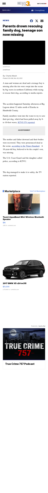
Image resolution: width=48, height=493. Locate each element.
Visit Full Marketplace (37, 191)
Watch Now (41, 3)
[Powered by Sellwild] (41, 326)
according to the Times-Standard (25, 145)
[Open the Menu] (4, 3)
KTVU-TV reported (26, 122)
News (6, 20)
